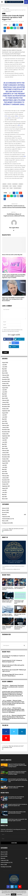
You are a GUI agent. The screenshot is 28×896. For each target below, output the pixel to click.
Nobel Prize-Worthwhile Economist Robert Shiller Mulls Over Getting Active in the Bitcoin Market (13, 299)
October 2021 (5, 484)
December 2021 (6, 479)
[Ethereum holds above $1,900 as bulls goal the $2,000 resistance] (8, 595)
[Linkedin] (16, 886)
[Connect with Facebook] (8, 340)
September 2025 (6, 385)
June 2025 (4, 391)
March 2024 (5, 423)
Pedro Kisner (5, 685)
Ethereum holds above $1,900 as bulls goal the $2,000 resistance (17, 812)
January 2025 (5, 402)
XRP (19, 125)
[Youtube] (19, 886)
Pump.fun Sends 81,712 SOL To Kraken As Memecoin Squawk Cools (17, 804)
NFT (7, 188)
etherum (19, 186)
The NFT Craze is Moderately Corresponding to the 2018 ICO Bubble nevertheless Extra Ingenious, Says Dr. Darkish (13, 276)
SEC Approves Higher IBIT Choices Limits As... (7, 614)
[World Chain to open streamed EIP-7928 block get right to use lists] (20, 595)
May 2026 (4, 368)
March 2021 (5, 498)
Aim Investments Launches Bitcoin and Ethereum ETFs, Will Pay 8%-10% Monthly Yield (17, 780)
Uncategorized (5, 523)
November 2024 (6, 406)
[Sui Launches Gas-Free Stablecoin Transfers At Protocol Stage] (8, 582)
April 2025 (4, 396)
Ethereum (4, 514)
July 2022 (4, 465)
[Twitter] (12, 886)
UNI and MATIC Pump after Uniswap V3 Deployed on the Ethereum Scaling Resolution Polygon (17, 773)
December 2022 (6, 454)
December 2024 (6, 404)
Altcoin (3, 508)
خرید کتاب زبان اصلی (6, 708)
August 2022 (5, 463)
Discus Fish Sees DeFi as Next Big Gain (12, 255)
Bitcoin (4, 13)
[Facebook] (8, 886)
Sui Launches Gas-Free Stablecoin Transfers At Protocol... (7, 588)
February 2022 (5, 475)
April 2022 (4, 471)
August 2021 (5, 488)
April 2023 (4, 446)
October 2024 (5, 408)
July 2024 (4, 415)
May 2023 (4, 444)
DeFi (10, 186)
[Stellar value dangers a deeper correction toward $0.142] (8, 621)
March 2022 (5, 473)
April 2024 (4, 421)
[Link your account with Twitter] (19, 340)
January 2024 (5, 427)
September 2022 (6, 461)
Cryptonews (5, 186)
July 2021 (4, 490)
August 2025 (5, 387)
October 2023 (5, 433)
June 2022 (4, 467)
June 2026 (4, 366)
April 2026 (4, 371)
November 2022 (6, 456)
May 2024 (4, 419)
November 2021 (6, 482)
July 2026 (4, 364)
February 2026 (5, 375)
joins (4, 188)
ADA (22, 104)
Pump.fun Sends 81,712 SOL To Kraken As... (19, 587)
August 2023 (5, 438)
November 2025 (6, 381)
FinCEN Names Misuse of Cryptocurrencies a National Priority (14, 215)
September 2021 (6, 486)
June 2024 (4, 417)
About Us (5, 537)
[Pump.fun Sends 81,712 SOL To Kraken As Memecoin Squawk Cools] (20, 582)
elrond (14, 186)
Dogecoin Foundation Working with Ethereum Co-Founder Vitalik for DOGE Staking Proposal (17, 765)
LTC (19, 118)
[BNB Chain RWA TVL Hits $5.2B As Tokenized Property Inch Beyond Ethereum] (20, 609)
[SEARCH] (24, 645)
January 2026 (5, 377)
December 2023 (6, 429)
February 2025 (5, 400)
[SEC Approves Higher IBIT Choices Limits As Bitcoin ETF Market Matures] (8, 609)
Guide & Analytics (6, 518)
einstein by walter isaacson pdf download (12, 691)
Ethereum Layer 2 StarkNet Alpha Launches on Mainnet (16, 787)
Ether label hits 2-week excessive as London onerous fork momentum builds (14, 207)
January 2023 (5, 452)
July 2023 (4, 440)
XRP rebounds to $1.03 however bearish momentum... (19, 628)
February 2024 (5, 425)
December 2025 (6, 379)
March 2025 (5, 398)
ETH (6, 116)
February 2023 (5, 450)
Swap (11, 188)
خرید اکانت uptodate (6, 700)
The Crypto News (6, 21)
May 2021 (4, 494)
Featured (4, 516)
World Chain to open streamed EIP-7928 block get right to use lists (17, 819)
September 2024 (6, 410)
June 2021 (4, 492)
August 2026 (5, 362)
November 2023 (6, 431)
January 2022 (5, 477)
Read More (19, 894)
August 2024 (5, 412)
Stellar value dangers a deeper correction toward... (7, 628)
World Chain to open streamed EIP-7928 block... (19, 602)
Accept (13, 894)
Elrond (3, 512)
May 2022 (4, 469)
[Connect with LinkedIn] (14, 347)
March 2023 (5, 448)
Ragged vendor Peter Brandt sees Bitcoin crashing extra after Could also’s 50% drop (13, 687)
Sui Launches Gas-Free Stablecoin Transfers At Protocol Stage (16, 797)
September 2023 (6, 435)
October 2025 (5, 383)
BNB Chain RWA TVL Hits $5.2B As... (19, 614)
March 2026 (5, 373)
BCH (10, 118)
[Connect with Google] (14, 344)
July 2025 (4, 389)
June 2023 (4, 442)
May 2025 (4, 394)
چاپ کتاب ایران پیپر (6, 715)
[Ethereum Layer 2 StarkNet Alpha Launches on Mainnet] (4, 788)
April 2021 (4, 496)
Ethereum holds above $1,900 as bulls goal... (7, 601)
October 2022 (5, 459)
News (3, 520)
